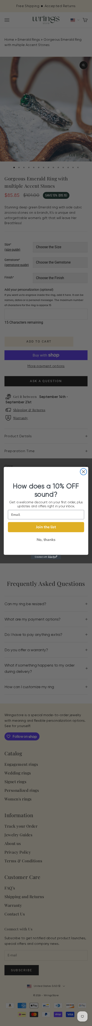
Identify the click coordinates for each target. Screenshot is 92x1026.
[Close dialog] (83, 471)
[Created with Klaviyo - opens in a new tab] (46, 557)
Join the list (46, 526)
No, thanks (46, 539)
